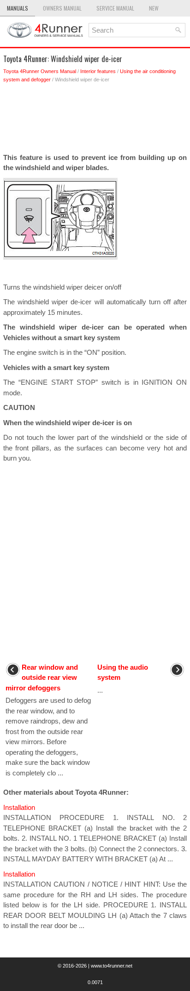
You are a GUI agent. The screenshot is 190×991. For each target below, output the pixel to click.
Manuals (17, 8)
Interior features (98, 71)
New (154, 8)
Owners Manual (62, 8)
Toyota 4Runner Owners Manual (39, 71)
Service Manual (115, 8)
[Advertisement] (95, 120)
